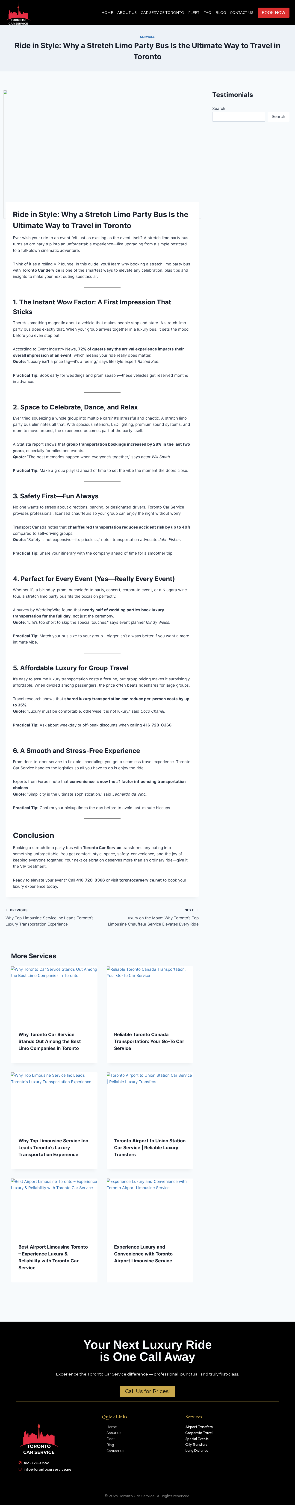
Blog (220, 12)
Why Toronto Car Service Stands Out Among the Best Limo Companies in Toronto (49, 1041)
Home (107, 12)
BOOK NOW (273, 12)
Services (147, 36)
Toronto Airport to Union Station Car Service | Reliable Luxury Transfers (150, 1147)
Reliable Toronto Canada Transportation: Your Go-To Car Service (149, 1041)
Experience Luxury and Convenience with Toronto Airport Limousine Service (143, 1254)
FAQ (207, 12)
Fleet (193, 12)
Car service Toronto (162, 12)
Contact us (241, 12)
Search (218, 108)
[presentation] (54, 995)
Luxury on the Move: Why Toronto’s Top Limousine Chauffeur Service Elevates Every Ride (153, 917)
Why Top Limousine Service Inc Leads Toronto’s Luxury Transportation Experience (50, 917)
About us (127, 12)
